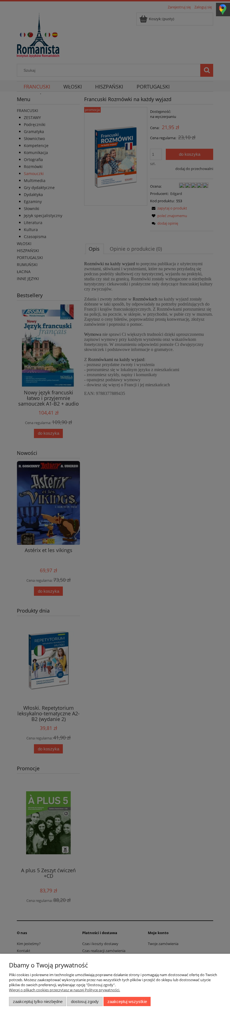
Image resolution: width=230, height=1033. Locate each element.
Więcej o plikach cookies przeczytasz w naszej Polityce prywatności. (64, 989)
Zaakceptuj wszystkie (127, 1001)
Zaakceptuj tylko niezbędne (38, 1001)
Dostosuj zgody (85, 1001)
